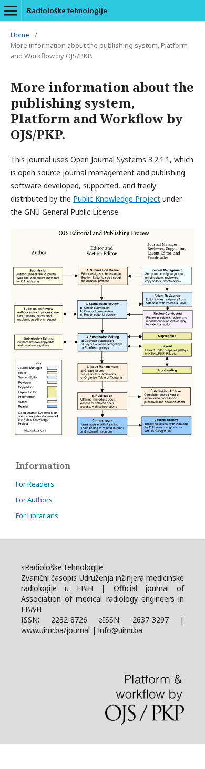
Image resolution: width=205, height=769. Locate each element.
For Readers (35, 484)
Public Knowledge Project (116, 199)
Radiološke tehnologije (66, 10)
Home (20, 34)
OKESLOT (17, 756)
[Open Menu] (10, 10)
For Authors (34, 499)
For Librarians (37, 515)
